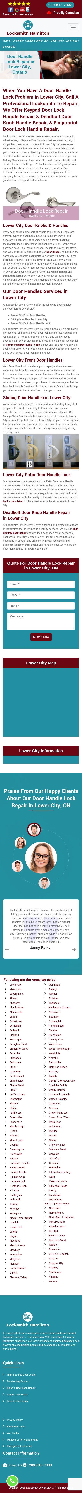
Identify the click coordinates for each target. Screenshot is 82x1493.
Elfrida (13, 1108)
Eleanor (14, 1103)
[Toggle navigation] (73, 27)
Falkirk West (16, 1117)
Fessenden (16, 1122)
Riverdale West (57, 1240)
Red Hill (53, 1231)
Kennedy (14, 1209)
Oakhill (13, 1273)
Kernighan (15, 1213)
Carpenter (15, 1071)
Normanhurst (56, 1213)
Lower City (15, 985)
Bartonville (55, 1062)
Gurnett (14, 1158)
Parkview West (57, 1226)
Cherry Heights (57, 1090)
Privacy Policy (15, 1420)
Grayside (54, 1154)
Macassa (15, 1241)
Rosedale (54, 1249)
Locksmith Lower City (38, 1488)
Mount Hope (16, 1140)
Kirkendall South (58, 1186)
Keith (52, 1177)
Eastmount (16, 1099)
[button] (34, 830)
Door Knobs (53, 252)
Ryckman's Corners (60, 1007)
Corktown (54, 1103)
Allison (13, 998)
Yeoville (53, 1058)
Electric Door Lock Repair (21, 1388)
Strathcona (55, 1272)
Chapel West (17, 1085)
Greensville (16, 1154)
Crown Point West (59, 1117)
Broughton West (19, 1049)
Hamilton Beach (58, 1067)
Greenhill (54, 1163)
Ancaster (15, 1003)
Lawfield (14, 1222)
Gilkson (14, 1135)
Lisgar (13, 1236)
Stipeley (53, 1267)
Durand (53, 1135)
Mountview (16, 1254)
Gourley (14, 1145)
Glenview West (57, 1149)
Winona (53, 1281)
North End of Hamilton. (62, 1217)
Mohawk (14, 1264)
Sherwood (54, 1012)
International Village (60, 1172)
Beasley (53, 1071)
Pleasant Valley (18, 1277)
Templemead (56, 1026)
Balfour (14, 1017)
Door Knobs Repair (17, 1401)
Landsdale (55, 1195)
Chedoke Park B (58, 1085)
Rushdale (54, 1003)
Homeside (55, 1167)
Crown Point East (58, 1113)
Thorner (53, 1030)
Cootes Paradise (58, 1099)
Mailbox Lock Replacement (22, 1439)
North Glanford (18, 1268)
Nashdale (54, 1208)
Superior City (56, 1263)
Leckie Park (16, 1227)
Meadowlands (17, 1245)
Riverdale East (57, 1235)
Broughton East (18, 1044)
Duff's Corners (18, 1094)
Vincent (53, 1277)
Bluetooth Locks (16, 1426)
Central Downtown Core (62, 1081)
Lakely (52, 1190)
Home (6, 41)
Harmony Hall (17, 1181)
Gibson (53, 1140)
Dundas (53, 1131)
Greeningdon (17, 1149)
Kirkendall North (58, 1181)
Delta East (55, 1122)
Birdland (14, 1035)
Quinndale (54, 985)
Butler (13, 1067)
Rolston (53, 998)
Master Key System (18, 1381)
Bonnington (16, 1039)
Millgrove (15, 1259)
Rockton (53, 1245)
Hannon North (17, 1167)
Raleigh (53, 989)
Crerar (13, 1090)
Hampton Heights (19, 1163)
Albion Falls (16, 1012)
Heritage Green (18, 1186)
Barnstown (16, 1021)
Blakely (53, 1076)
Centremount (17, 1076)
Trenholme (55, 1035)
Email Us (15, 1465)
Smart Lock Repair (17, 1394)
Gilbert (13, 1131)
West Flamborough (59, 1049)
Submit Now (41, 637)
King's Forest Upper (21, 1218)
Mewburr (15, 1250)
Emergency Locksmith (19, 1446)
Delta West (55, 1126)
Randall (53, 994)
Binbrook (14, 1030)
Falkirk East (16, 1113)
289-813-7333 (60, 5)
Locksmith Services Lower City (30, 41)
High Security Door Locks (21, 1375)
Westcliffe (54, 1053)
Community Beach (59, 1094)
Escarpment (16, 994)
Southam (54, 1017)
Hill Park (14, 1190)
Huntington (16, 1195)
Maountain (15, 989)
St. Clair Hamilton (59, 1254)
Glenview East (57, 1145)
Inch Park (15, 1199)
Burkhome (15, 1062)
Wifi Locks (13, 1433)
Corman (53, 1108)
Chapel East (16, 1081)
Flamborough (17, 1126)
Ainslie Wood (17, 1007)
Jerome (14, 1204)
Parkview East (57, 1222)
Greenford (54, 1158)
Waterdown (55, 1044)
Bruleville (15, 1053)
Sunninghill (55, 1021)
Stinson (53, 1258)
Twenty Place (56, 1039)
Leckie (13, 1231)
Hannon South (18, 1172)
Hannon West (17, 1177)
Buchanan (15, 1058)
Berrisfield (15, 1026)
